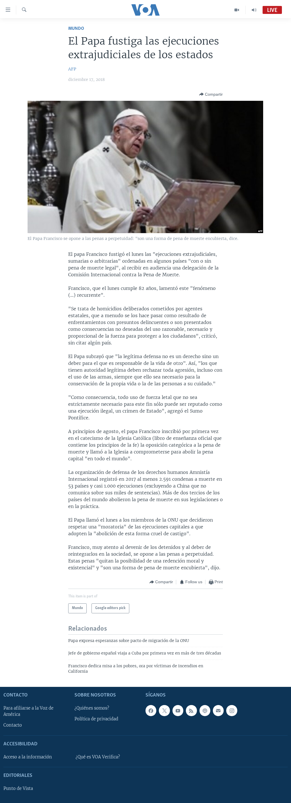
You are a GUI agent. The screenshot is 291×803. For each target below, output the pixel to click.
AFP (72, 69)
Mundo (76, 28)
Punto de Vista (18, 788)
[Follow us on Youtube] (177, 710)
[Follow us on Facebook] (151, 710)
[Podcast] (204, 710)
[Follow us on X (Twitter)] (164, 710)
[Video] (237, 10)
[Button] (211, 94)
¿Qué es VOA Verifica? (98, 756)
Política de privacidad (96, 719)
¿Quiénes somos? (91, 708)
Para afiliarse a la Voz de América (28, 711)
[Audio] (254, 10)
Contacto (12, 725)
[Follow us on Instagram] (231, 710)
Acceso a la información (27, 756)
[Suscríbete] (218, 710)
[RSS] (191, 710)
